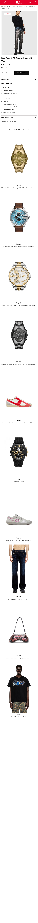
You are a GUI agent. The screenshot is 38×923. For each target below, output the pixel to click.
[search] (5, 2)
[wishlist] (33, 2)
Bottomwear (16, 6)
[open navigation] (2, 2)
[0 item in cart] (35, 2)
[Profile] (30, 2)
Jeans (23, 6)
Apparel (8, 6)
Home (3, 6)
